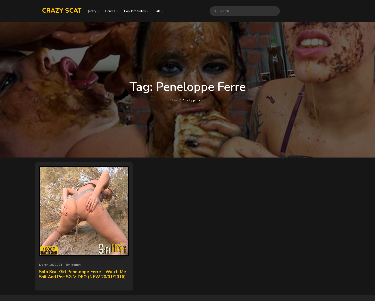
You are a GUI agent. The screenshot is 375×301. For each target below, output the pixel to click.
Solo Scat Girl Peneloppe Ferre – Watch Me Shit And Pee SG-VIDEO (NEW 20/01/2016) (82, 274)
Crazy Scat (61, 10)
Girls (157, 11)
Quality (91, 11)
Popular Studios (135, 11)
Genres (110, 11)
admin (76, 264)
